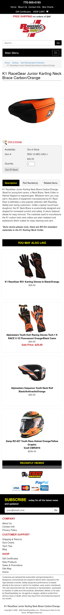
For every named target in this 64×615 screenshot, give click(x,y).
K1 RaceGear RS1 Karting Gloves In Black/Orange (32, 281)
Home (13, 6)
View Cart (39, 11)
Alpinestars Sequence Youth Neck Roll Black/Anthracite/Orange (32, 389)
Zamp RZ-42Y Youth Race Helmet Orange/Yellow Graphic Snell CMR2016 (32, 444)
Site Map (6, 568)
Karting (15, 62)
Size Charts (47, 6)
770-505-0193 (32, 2)
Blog (4, 549)
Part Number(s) (30, 182)
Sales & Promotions (12, 565)
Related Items (50, 182)
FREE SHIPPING (22, 16)
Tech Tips (7, 545)
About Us (22, 6)
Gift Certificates (23, 11)
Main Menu (12, 53)
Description (11, 182)
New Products (9, 561)
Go (58, 42)
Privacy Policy (9, 530)
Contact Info (35, 6)
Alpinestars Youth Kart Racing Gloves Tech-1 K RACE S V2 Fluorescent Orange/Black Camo (32, 336)
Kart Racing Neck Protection (33, 62)
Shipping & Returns (12, 539)
